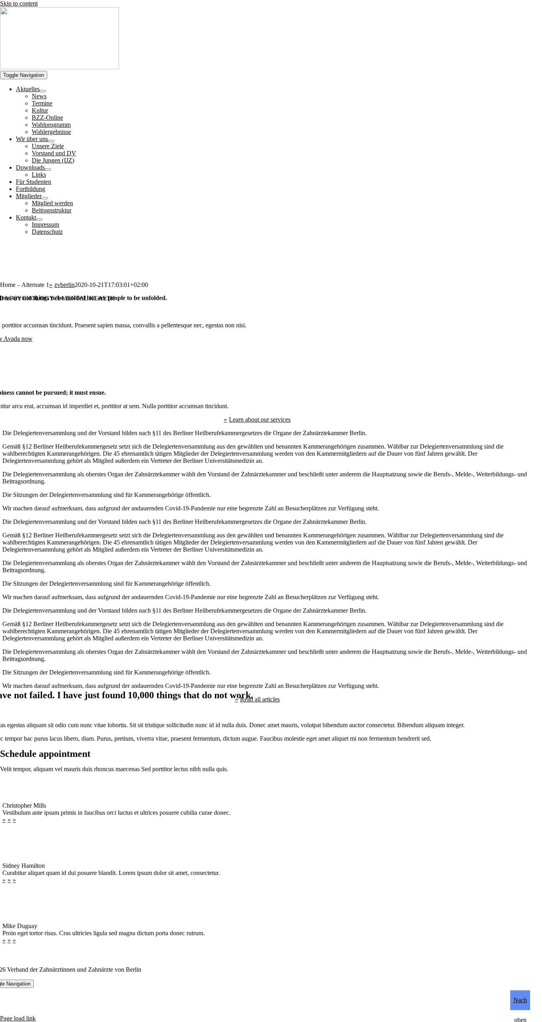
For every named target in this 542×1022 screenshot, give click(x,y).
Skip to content (19, 3)
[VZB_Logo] (59, 67)
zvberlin (64, 284)
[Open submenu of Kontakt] (39, 219)
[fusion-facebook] (5, 819)
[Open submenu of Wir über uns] (51, 141)
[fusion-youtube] (15, 819)
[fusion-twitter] (10, 819)
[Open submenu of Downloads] (48, 169)
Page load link (18, 1018)
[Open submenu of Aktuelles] (43, 91)
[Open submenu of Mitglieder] (45, 198)
